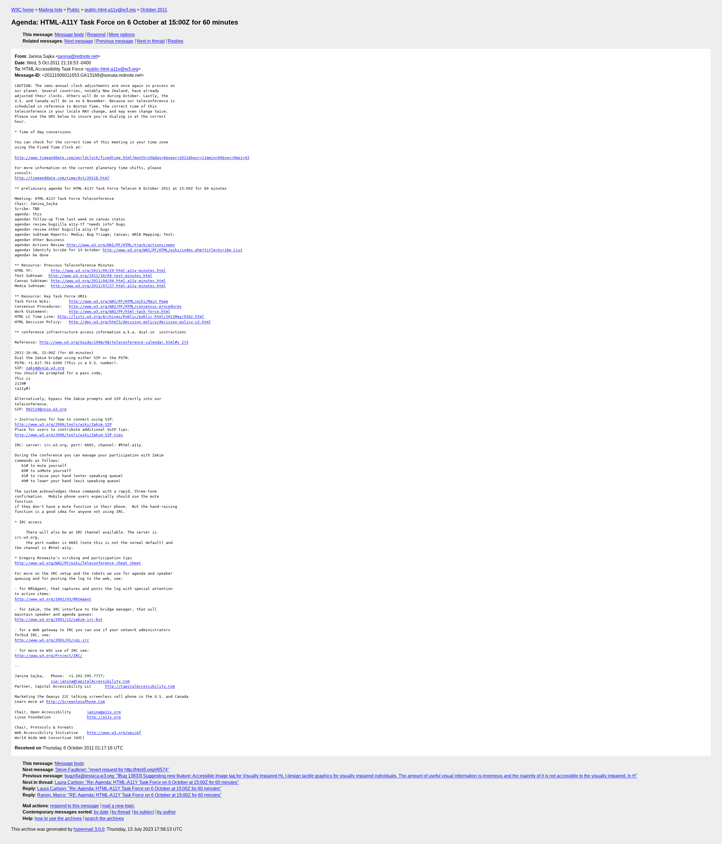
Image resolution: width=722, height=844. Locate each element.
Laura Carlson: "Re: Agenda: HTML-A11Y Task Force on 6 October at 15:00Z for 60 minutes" (147, 782)
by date (101, 812)
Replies (175, 41)
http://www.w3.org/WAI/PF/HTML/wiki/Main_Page (118, 301)
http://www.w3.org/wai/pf (114, 733)
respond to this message (74, 805)
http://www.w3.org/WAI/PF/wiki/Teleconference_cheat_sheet (78, 563)
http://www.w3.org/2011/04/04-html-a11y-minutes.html (108, 281)
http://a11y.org (104, 717)
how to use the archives (58, 818)
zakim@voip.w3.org (45, 368)
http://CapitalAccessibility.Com (140, 686)
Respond (96, 34)
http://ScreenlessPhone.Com (75, 701)
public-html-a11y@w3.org (110, 9)
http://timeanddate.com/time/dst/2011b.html (62, 178)
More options (122, 34)
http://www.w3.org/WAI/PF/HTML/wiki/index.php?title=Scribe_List (173, 250)
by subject (144, 812)
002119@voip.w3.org (46, 409)
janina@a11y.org (104, 712)
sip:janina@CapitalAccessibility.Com (90, 681)
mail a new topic (118, 805)
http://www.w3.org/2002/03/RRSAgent (53, 599)
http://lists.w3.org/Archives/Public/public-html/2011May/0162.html (131, 316)
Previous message (114, 41)
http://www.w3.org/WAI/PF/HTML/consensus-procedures (125, 306)
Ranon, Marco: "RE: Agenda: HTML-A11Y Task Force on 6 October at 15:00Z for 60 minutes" (129, 795)
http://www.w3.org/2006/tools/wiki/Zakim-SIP (63, 424)
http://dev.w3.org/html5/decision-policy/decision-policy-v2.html (140, 322)
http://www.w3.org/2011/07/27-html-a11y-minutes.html (108, 286)
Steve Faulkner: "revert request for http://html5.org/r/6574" (112, 769)
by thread (121, 812)
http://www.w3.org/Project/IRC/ (48, 655)
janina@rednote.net (78, 56)
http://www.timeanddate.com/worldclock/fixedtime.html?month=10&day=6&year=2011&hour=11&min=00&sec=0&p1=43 (132, 158)
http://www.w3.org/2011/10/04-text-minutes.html (100, 276)
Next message (78, 41)
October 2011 (153, 9)
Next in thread (151, 41)
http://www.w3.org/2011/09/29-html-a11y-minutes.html (108, 270)
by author (166, 812)
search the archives (104, 818)
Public (73, 9)
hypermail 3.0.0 (89, 829)
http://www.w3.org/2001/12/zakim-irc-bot (59, 619)
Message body (69, 34)
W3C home (22, 9)
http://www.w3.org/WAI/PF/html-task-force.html (119, 311)
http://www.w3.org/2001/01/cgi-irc (52, 640)
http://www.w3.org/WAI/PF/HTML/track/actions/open (121, 245)
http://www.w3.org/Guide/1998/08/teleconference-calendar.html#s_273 (113, 342)
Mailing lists (50, 9)
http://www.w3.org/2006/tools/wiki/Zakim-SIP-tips (69, 435)
